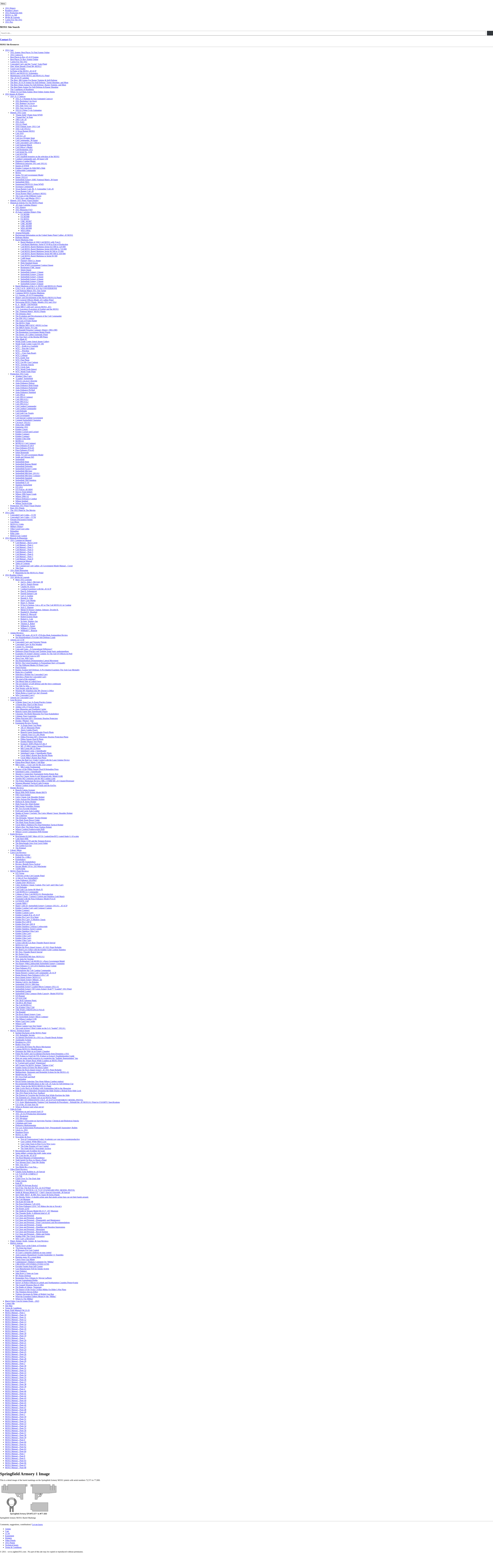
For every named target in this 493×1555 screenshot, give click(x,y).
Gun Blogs (14, 522)
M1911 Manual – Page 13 (15, 1322)
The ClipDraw (21, 815)
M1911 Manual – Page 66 (15, 1463)
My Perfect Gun (22, 954)
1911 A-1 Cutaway (18, 96)
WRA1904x (26, 230)
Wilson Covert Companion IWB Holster (31, 832)
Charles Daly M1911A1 (25, 882)
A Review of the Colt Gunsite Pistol (30, 876)
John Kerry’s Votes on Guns (26, 1273)
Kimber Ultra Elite (22, 439)
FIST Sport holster (22, 795)
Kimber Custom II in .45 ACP (27, 915)
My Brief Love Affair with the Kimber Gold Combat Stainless (40, 950)
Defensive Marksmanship (25, 1125)
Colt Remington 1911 (24, 149)
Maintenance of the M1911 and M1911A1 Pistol (29, 76)
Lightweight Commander (25, 170)
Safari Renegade (22, 452)
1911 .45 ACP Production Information (30, 1114)
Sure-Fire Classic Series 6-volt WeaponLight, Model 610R (39, 776)
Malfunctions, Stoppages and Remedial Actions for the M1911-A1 (42, 1072)
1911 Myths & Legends (19, 577)
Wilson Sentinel (21, 501)
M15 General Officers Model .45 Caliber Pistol (34, 300)
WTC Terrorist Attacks (24, 365)
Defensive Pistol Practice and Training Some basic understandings (42, 651)
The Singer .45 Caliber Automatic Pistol (31, 334)
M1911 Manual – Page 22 (15, 1345)
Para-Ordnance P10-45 (24, 448)
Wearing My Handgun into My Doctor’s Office (34, 691)
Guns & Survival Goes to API (27, 656)
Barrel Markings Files (24, 240)
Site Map (8, 1306)
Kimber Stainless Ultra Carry (27, 931)
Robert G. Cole (27, 619)
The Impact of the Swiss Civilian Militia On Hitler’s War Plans (40, 1289)
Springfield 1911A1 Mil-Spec (27, 984)
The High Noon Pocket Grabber (28, 822)
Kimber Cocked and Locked (27, 432)
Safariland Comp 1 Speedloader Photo (36, 753)
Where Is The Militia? (24, 1299)
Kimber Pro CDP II (23, 922)
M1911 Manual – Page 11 (15, 1317)
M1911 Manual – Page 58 (15, 1435)
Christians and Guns (23, 1123)
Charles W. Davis (28, 587)
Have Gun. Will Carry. (24, 658)
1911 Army (20, 122)
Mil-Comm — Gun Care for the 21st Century (33, 765)
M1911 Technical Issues (20, 1030)
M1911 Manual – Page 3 (15, 1363)
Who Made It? (21, 339)
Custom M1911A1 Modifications (28, 1049)
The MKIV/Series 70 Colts (26, 328)
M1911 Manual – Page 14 (15, 1324)
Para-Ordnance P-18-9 (24, 445)
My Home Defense (23, 1276)
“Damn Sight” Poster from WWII (28, 115)
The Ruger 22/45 (22, 1209)
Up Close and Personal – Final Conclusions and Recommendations (42, 1222)
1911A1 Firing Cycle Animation (28, 110)
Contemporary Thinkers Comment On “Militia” (34, 1262)
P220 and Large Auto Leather (27, 811)
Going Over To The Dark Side (27, 1178)
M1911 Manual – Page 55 (15, 1428)
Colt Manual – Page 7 (24, 556)
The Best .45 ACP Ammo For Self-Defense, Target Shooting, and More (39, 82)
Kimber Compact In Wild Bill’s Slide (30, 168)
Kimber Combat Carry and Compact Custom (33, 908)
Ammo (8, 1529)
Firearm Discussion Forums (21, 519)
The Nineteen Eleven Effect (26, 1292)
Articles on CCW (17, 640)
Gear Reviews (16, 700)
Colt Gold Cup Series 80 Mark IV (29, 889)
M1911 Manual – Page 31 (15, 1368)
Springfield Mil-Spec (23, 471)
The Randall (20, 1012)
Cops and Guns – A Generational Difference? (33, 649)
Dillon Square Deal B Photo (32, 739)
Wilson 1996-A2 (22, 496)
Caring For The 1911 (13, 20)
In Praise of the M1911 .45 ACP (23, 71)
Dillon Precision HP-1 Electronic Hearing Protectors (36, 718)
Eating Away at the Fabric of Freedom (30, 1246)
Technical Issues (11, 1545)
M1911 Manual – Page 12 (15, 1320)
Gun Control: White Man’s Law (33, 1141)
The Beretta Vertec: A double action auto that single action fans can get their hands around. (52, 1197)
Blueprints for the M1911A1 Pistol (29, 573)
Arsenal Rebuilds (22, 233)
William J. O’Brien (28, 628)
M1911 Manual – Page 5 (15, 1414)
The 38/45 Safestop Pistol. (26, 1000)
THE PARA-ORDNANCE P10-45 (29, 1010)
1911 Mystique (21, 1118)
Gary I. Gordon (27, 596)
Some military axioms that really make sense (33, 1153)
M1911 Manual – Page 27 (15, 1357)
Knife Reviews (16, 834)
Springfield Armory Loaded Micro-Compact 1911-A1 (37, 987)
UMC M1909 (26, 226)
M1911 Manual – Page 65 (15, 1461)
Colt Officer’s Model (23, 147)
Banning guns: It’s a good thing (28, 1257)
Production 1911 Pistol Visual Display (25, 506)
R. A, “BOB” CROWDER (26, 304)
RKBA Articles (16, 1243)
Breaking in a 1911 (23, 1042)
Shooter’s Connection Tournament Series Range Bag (36, 774)
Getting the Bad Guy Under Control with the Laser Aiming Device (42, 760)
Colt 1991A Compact (24, 397)
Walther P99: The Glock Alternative (30, 1236)
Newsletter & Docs (23, 1137)
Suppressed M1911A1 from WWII (29, 184)
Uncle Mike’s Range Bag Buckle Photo (37, 755)
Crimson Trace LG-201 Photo (33, 735)
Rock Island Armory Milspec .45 (28, 980)
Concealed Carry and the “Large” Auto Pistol (28, 64)
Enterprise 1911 (21, 427)
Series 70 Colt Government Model (29, 175)
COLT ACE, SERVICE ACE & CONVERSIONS (36, 288)
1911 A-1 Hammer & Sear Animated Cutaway (34, 99)
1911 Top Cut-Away (23, 108)
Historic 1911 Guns (18, 113)
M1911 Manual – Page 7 (15, 1454)
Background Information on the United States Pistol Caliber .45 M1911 (44, 235)
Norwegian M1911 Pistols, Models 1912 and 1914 (35, 302)
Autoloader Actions (23, 1040)
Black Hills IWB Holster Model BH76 (31, 792)
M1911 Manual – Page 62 (15, 1447)
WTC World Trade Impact (26, 369)
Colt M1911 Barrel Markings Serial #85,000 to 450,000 (43, 254)
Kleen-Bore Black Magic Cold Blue (30, 762)
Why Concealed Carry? (25, 695)
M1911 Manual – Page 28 (15, 1359)
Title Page (19, 568)
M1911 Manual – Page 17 (15, 1331)
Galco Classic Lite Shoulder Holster (30, 797)
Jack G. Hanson (27, 607)
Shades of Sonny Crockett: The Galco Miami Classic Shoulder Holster (44, 813)
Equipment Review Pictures (26, 723)
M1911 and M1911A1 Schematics (24, 73)
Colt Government (22, 415)
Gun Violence (21, 1271)
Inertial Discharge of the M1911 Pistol (30, 1033)
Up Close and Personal (24, 1215)
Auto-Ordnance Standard (25, 392)
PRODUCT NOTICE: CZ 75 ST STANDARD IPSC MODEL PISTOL (45, 1190)
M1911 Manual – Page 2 (15, 1338)
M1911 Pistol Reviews (19, 871)
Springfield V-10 (22, 482)
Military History (16, 526)
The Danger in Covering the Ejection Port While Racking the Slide (42, 1095)
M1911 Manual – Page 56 (15, 1430)
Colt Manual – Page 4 (24, 550)
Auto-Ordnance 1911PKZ (26, 880)
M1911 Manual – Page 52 (15, 1421)
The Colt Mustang (22, 1199)
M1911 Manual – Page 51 (15, 1419)
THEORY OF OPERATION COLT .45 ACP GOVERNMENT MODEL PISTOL (49, 1100)
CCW (7, 1533)
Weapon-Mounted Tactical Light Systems (32, 783)
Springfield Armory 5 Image (32, 281)
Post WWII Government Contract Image (37, 265)
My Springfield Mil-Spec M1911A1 (30, 956)
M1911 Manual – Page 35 (15, 1377)
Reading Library (11, 10)
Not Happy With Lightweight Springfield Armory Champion (40, 963)
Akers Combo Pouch (29, 730)
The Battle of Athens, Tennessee (28, 1287)
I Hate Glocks (21, 1181)
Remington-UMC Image (30, 267)
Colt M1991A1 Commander (26, 892)
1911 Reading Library (14, 575)
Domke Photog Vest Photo (31, 741)
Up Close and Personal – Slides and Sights (32, 1234)
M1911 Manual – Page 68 (15, 1467)
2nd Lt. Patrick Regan (29, 584)
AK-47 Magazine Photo (30, 728)
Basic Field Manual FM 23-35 (17, 1310)
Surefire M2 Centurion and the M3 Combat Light (35, 778)
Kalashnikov (20, 859)
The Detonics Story (23, 314)
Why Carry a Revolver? (25, 1239)
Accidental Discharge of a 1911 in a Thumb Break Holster (39, 1037)
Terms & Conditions (13, 1308)
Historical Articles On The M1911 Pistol (26, 203)
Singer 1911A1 (21, 177)
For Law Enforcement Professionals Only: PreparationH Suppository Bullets (46, 1128)
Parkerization (20, 1079)
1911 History (10, 8)
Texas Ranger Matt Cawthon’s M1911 (30, 193)
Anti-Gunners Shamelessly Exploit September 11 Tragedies (39, 1255)
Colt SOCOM (21, 154)
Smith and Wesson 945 (24, 457)
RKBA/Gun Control (18, 536)
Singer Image (26, 270)
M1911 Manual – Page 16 (15, 1329)
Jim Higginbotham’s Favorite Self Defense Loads (35, 637)
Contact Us (6, 39)
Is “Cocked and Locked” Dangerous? (30, 1063)
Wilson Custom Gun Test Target (28, 1026)
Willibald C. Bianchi (29, 630)
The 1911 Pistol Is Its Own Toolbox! (30, 1093)
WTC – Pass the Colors (25, 348)
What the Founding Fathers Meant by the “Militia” (35, 1296)
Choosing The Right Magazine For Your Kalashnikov (37, 714)
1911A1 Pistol (21, 124)
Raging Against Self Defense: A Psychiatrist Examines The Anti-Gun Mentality (47, 670)
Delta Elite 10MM (22, 425)
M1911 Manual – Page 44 (15, 1400)
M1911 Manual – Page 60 (15, 1442)
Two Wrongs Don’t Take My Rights (30, 1162)
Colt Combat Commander (25, 406)
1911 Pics (9, 22)
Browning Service (22, 855)
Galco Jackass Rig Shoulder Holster (30, 799)
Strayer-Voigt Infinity (24, 492)
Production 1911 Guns (19, 374)
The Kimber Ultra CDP (25, 1007)
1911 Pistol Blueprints (19, 570)
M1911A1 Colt (21, 945)
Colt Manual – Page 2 (24, 545)
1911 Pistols (10, 1543)
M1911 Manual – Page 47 (15, 1407)
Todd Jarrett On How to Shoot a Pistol (30, 1160)
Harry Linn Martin (28, 600)
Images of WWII (22, 166)
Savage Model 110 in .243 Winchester (30, 866)
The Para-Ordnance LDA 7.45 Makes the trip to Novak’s (38, 1206)
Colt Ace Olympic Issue (25, 138)
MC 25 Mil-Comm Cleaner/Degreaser (36, 746)
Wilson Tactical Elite (23, 503)
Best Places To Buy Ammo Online (24, 59)
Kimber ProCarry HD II (25, 924)
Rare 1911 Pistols (17, 508)
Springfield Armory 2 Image (32, 274)
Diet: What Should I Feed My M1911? (26, 66)
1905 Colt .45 (21, 119)
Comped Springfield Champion (28, 420)
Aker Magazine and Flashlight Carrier (30, 709)
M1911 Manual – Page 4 (15, 1389)
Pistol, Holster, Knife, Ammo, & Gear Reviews (29, 1241)
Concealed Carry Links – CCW (23, 515)
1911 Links (9, 513)
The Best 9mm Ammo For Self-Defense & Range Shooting (34, 87)
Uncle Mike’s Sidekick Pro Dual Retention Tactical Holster (39, 825)
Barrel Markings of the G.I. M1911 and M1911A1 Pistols (38, 286)
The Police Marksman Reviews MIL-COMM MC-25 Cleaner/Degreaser (44, 781)
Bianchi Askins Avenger (25, 790)
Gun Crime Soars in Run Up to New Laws (38, 1144)
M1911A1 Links (17, 524)
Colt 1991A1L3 (21, 404)
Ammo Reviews (16, 633)
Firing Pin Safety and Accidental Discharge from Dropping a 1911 (42, 1054)
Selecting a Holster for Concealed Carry (31, 674)
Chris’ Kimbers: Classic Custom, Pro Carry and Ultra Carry (39, 885)
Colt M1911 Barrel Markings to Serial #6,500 (39, 256)
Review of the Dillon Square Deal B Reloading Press (37, 769)
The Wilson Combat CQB (26, 1019)
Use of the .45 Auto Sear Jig (26, 1104)
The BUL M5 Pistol (23, 1003)
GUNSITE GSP (22, 901)
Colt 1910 (19, 133)
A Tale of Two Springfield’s (26, 878)
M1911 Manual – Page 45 (15, 1403)
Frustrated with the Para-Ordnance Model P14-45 (35, 899)
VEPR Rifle (20, 869)
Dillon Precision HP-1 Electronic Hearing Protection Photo (44, 737)
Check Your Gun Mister (25, 1259)
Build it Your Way (22, 1044)
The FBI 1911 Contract (24, 318)
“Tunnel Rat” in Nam (24, 117)
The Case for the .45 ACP (25, 1155)
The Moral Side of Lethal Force (28, 681)
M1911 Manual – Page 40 (15, 1391)
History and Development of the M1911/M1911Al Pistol (38, 297)
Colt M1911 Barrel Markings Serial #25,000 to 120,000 (43, 247)
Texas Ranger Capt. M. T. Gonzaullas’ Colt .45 (34, 189)
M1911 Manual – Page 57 (15, 1433)
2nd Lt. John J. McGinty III (32, 582)
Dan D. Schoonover (29, 591)
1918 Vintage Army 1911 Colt (27, 126)
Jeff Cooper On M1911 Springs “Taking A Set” (34, 1065)
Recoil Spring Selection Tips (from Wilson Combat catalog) (39, 1081)
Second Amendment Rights (26, 1280)
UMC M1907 (26, 221)
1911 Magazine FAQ (23, 210)
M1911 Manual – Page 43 (15, 1398)
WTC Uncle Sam (22, 367)
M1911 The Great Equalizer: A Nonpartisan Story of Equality (40, 663)
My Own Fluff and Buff (25, 1077)
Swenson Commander (24, 186)
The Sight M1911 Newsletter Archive (36, 1148)
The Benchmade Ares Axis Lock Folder (31, 843)
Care (7, 1531)
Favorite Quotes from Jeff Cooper (29, 1266)
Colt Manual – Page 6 (24, 554)
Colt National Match (23, 145)
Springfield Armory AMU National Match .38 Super (36, 180)
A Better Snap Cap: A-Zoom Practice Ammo (33, 702)
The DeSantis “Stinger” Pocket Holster (31, 818)
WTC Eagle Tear (22, 358)
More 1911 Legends (23, 580)
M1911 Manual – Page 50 (15, 1417)
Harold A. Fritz (27, 598)
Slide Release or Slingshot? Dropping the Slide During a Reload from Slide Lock (48, 1091)
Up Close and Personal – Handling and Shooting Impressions (40, 1227)
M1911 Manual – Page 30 (15, 1366)
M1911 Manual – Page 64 (15, 1451)
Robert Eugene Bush (29, 617)
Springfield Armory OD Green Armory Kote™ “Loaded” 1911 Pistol (43, 989)
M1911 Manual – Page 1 (15, 1313)
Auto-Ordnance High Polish (26, 385)
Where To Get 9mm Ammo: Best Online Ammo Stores (32, 92)
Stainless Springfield (23, 485)
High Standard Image (29, 263)
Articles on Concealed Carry (21, 698)
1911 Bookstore (21, 1116)
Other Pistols (10, 1540)
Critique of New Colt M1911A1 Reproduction (34, 894)
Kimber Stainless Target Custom (28, 929)
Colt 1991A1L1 (21, 399)
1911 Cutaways (16, 55)
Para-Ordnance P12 (23, 968)
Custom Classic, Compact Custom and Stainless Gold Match (39, 896)
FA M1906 (25, 214)
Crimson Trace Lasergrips (25, 716)
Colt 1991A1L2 (21, 402)
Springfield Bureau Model (26, 464)
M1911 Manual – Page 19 (15, 1336)
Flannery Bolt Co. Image (31, 260)
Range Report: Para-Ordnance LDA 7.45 (32, 975)
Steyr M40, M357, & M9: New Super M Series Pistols (37, 1195)
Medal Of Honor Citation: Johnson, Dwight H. (40, 610)
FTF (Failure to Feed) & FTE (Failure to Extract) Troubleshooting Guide (44, 1056)
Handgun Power (22, 1132)
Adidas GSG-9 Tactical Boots (27, 707)
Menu (3, 4)
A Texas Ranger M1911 (25, 131)
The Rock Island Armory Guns (28, 1014)
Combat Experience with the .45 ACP (36, 589)
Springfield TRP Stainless (25, 480)
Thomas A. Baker (28, 624)
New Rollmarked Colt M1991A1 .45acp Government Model (40, 961)
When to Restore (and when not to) (29, 1107)
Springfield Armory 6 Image (32, 284)
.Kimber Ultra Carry (23, 376)
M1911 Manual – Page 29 (15, 1361)
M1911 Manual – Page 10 (15, 1315)
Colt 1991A (20, 395)
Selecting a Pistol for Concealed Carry (30, 677)
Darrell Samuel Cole (29, 593)
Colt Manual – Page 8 (24, 559)
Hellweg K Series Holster (25, 802)
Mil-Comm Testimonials (30, 767)
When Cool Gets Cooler (25, 1021)
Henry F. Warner (27, 603)
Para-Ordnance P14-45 (24, 450)
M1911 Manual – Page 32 (15, 1370)
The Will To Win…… (24, 686)
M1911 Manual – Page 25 (15, 1352)
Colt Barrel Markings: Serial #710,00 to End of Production (44, 244)
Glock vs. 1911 (21, 1130)
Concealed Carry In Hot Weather (28, 644)
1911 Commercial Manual (20, 540)
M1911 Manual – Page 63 (15, 1449)
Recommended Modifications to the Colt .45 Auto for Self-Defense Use (44, 1084)
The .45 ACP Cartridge (19, 78)
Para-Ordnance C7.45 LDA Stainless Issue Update (35, 966)
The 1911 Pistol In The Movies (22, 510)
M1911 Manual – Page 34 (15, 1375)
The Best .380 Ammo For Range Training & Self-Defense (33, 80)
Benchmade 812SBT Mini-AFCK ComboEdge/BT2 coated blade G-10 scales (47, 836)
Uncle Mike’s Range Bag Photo (33, 758)
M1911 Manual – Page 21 (15, 1343)
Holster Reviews (17, 788)
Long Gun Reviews (18, 852)
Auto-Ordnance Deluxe (25, 383)
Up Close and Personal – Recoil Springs (31, 1232)
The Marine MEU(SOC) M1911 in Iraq (31, 325)
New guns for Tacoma (24, 959)
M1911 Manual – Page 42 (15, 1396)
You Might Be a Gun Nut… (26, 1167)
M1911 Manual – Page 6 (15, 1440)
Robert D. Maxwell (28, 614)
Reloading (14, 531)
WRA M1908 (26, 228)
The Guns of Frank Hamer (26, 321)
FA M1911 (25, 219)
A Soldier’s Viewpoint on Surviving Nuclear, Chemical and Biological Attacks (47, 1121)
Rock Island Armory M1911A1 (28, 977)
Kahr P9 (18, 1183)
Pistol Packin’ (21, 667)
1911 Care (9, 50)
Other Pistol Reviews (18, 1169)
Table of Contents (22, 563)
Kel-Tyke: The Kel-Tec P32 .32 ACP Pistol (33, 1188)
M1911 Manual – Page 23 (15, 1347)
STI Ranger (20, 996)
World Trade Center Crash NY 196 (29, 344)
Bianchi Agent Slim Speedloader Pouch (31, 711)
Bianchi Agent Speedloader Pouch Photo (37, 732)
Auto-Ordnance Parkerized (26, 388)
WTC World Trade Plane (25, 371)
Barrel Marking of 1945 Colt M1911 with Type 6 (40, 242)
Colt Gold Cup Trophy (24, 413)
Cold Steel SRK (22, 839)
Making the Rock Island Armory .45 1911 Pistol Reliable (38, 947)
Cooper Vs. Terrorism (24, 647)
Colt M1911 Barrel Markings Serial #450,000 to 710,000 (44, 249)
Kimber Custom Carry (24, 913)
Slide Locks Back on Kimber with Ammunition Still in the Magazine (43, 1088)
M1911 (18, 173)
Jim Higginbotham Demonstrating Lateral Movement (36, 661)
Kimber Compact (22, 434)
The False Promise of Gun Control (35, 1146)
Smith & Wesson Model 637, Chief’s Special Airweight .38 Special (42, 1192)
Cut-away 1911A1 (22, 422)
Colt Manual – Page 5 (24, 552)
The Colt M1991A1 (23, 1005)
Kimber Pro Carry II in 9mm (27, 917)
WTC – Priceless (22, 351)
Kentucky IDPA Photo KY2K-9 (34, 744)
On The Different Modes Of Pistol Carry (31, 665)
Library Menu (16, 850)
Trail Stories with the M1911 (27, 688)
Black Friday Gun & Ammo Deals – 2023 (22, 1301)
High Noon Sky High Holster (27, 804)
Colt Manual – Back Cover (26, 543)
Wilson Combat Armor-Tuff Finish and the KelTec (35, 785)
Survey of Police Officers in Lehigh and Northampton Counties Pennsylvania (46, 1283)
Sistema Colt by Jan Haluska (27, 982)
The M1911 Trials (22, 323)
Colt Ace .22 (20, 136)
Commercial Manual (23, 561)
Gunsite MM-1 (21, 903)
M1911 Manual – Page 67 (15, 1465)
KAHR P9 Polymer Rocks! (26, 1185)
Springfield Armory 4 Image (32, 279)
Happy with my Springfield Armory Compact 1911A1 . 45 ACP (41, 906)
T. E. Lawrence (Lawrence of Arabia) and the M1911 (37, 309)
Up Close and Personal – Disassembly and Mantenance (37, 1220)
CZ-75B (18, 1176)
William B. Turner (28, 626)
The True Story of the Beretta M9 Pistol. (31, 337)
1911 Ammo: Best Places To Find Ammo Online (30, 52)
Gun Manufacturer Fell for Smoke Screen (32, 1269)
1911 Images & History (14, 94)
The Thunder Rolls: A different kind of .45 (32, 1213)
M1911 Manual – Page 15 (15, 1326)
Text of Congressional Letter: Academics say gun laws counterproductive (50, 1139)
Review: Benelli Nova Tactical (27, 864)
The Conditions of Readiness (22, 89)
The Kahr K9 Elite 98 (24, 1202)
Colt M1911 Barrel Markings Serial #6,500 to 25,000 (42, 251)
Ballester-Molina (22, 237)
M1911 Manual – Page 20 (15, 1340)
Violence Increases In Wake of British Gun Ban (34, 1294)
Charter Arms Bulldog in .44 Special (30, 1172)
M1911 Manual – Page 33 (15, 1373)
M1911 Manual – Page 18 (15, 1333)
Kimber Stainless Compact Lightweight (31, 926)
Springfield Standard (23, 478)
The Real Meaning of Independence (30, 1158)
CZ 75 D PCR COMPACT (26, 1174)
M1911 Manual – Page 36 (15, 1380)
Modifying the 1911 (23, 1074)
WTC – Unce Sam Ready (25, 353)
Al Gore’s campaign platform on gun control (33, 1252)
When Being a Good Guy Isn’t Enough (31, 693)
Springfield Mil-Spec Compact (27, 476)
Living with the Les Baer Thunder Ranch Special (35, 943)
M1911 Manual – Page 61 (15, 1444)
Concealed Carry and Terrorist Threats (30, 642)
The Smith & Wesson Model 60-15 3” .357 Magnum (36, 1211)
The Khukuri (20, 848)
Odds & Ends (15, 1109)
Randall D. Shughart (29, 612)
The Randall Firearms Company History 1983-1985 (36, 330)
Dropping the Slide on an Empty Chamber (32, 1051)
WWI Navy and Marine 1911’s (27, 198)
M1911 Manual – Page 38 (15, 1384)
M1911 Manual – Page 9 (15, 1458)
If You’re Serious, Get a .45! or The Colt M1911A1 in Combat (46, 605)
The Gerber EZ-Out (23, 845)
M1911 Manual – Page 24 (15, 1350)
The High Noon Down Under (27, 820)
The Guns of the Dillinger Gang (28, 196)
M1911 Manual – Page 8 (15, 1456)
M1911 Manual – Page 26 (15, 1354)
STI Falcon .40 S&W (24, 489)
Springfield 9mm (22, 462)
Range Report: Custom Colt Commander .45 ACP (35, 973)
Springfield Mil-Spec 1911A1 (27, 473)
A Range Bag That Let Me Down (29, 704)
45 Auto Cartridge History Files (28, 212)
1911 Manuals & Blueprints (16, 538)
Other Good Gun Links (19, 529)
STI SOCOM (20, 998)
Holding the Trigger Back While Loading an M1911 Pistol (39, 1061)
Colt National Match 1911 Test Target (30, 291)
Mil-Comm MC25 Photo (31, 748)
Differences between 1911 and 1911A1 (31, 163)
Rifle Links (14, 533)
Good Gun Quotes (17, 69)
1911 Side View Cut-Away (26, 106)
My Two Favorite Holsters (26, 808)
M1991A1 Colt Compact (25, 443)
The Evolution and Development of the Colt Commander (38, 316)
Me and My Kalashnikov (25, 862)
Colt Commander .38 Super (26, 140)
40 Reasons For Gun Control (27, 1250)
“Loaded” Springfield (24, 378)
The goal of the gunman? (25, 679)
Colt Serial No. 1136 (23, 152)
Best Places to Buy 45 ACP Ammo (24, 57)
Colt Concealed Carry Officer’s (28, 143)
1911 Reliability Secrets (25, 1035)
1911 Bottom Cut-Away (25, 103)
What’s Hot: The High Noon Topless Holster (33, 827)
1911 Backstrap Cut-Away (26, 101)
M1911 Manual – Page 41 (15, 1393)
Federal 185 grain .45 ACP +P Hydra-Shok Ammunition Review (41, 635)
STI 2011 (19, 487)
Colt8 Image (26, 258)
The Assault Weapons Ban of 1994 (29, 1285)
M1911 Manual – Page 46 (15, 1405)
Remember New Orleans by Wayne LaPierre (33, 1278)
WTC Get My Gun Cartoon (26, 362)
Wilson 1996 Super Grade (25, 494)
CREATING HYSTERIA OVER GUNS (32, 1264)
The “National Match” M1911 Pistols (30, 311)
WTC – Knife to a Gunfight (26, 346)
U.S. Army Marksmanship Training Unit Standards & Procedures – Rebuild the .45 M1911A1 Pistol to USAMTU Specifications (67, 1102)
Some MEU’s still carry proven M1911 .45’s (33, 307)
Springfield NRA (22, 182)
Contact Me (10, 1303)
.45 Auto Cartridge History (26, 205)
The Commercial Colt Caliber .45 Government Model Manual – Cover (44, 566)
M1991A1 (19, 441)
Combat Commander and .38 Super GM (31, 159)
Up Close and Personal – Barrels (28, 1218)
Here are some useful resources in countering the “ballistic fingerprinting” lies (46, 1058)
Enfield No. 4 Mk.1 (23, 857)
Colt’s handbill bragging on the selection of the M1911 (37, 156)
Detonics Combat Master (25, 161)
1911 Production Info (13, 13)
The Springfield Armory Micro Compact (31, 1017)
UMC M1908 (26, 223)
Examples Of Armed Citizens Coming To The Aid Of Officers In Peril (43, 654)
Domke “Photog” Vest (24, 721)
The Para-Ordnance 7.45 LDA (27, 1204)
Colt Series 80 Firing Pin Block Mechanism (33, 1047)
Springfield (19, 459)
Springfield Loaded (23, 991)
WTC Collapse (21, 355)
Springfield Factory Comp (26, 469)
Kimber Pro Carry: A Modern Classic (30, 919)
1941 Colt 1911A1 (23, 129)
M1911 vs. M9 (11, 15)
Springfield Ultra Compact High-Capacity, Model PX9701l (39, 993)
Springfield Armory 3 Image (32, 277)
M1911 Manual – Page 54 (15, 1426)
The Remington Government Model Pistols (32, 332)
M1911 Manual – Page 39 (15, 1387)
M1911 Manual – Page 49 (15, 1412)
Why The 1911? (22, 1165)
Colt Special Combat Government (29, 418)
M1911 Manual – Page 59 (15, 1437)
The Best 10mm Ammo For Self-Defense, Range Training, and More (38, 85)
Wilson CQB (20, 1024)
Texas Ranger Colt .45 (24, 191)
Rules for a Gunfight (23, 672)
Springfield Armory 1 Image (32, 272)
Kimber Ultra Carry (23, 933)
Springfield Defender (23, 466)
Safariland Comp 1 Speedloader (33, 751)
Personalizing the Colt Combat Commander (33, 970)
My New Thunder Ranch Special (28, 952)
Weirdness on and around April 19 (29, 1111)
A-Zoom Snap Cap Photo (31, 725)
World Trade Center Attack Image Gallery (32, 341)
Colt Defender (21, 411)
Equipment (9, 1536)
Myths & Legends (12, 17)
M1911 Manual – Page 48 (15, 1410)
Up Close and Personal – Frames (28, 1225)
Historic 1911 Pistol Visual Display (24, 200)
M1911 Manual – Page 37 (15, 1382)
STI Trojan (19, 873)
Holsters (8, 1538)
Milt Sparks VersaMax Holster (27, 806)
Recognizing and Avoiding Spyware (30, 1151)
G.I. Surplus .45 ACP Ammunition (29, 295)
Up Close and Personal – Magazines (30, 1229)
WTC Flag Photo (22, 360)
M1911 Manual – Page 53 (15, 1424)
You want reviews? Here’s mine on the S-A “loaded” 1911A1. (40, 1028)
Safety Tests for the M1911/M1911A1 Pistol (33, 1086)
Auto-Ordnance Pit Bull (25, 390)
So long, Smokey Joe (29, 621)
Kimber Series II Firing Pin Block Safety (31, 1067)
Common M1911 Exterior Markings (30, 293)
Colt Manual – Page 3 (24, 547)
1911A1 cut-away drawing (26, 381)
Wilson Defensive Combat (26, 499)
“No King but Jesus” (23, 1248)
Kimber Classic (21, 429)
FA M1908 (25, 217)
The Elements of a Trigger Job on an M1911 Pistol (35, 1098)
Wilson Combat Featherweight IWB (30, 829)
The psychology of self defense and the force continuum (38, 684)
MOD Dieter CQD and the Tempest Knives (33, 841)
